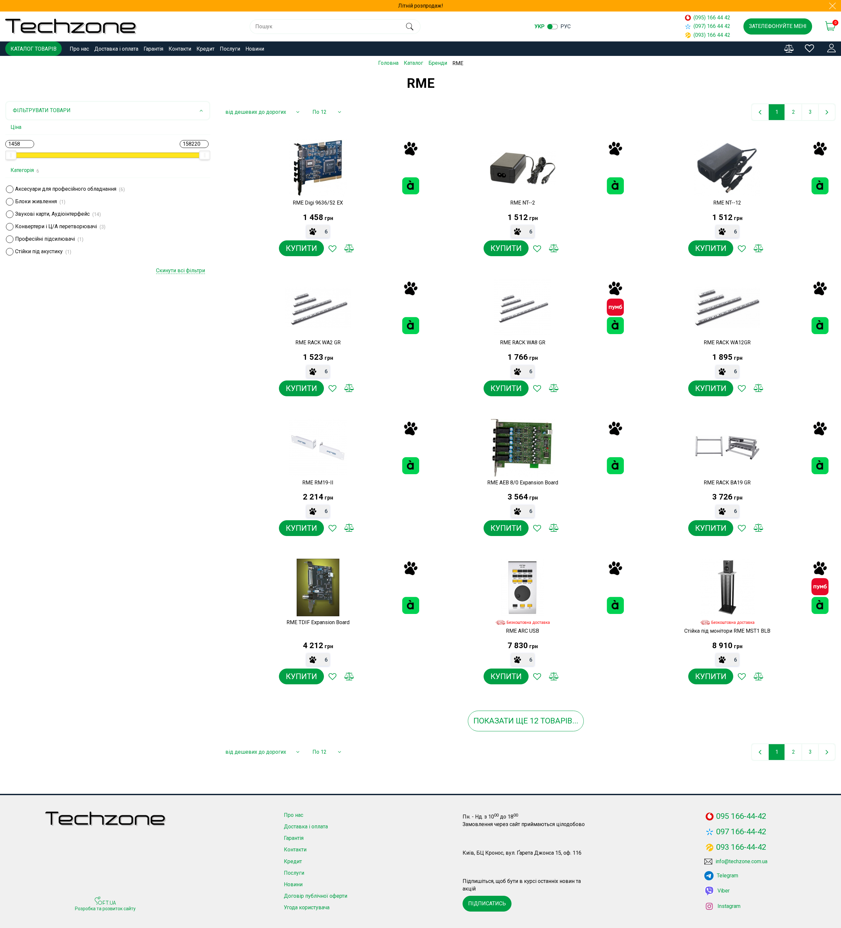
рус (565, 26)
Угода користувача (307, 907)
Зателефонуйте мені (778, 26)
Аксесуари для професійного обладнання (65, 189)
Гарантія (153, 49)
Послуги (230, 49)
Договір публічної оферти (315, 896)
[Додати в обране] (332, 248)
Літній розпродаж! (420, 6)
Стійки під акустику (39, 251)
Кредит (205, 49)
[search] (409, 26)
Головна (388, 63)
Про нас (79, 49)
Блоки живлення (36, 201)
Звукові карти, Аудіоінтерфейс (52, 214)
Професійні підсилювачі (45, 239)
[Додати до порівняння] (349, 248)
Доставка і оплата (116, 49)
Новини (254, 49)
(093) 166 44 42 (711, 35)
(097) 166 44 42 (711, 26)
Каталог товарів (34, 49)
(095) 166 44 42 (711, 17)
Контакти (180, 49)
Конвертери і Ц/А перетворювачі (56, 226)
